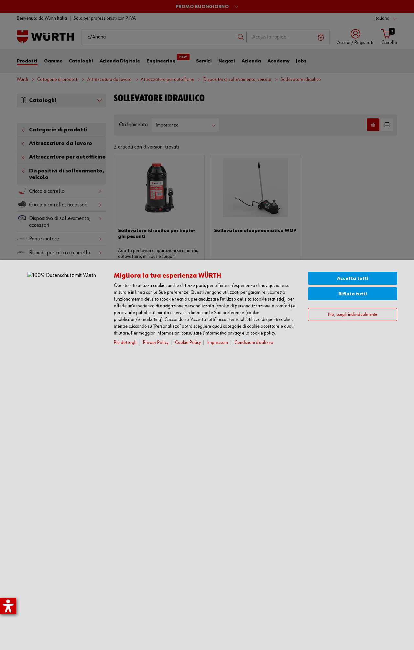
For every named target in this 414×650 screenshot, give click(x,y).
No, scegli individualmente (352, 314)
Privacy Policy (156, 342)
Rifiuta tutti (352, 294)
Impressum (217, 342)
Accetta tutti (352, 278)
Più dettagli (125, 342)
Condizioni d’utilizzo (253, 342)
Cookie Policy (188, 342)
